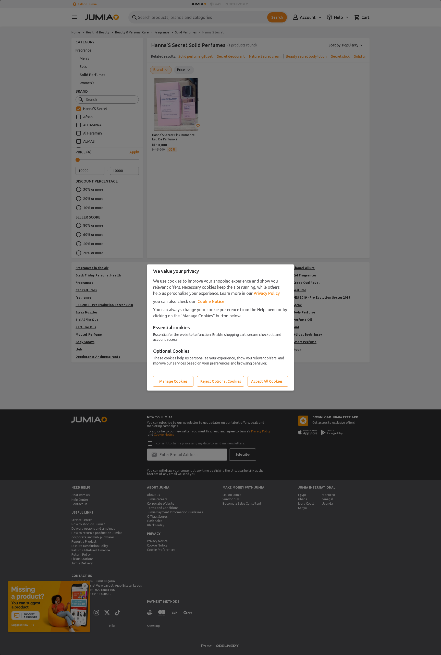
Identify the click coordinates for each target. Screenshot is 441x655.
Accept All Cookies (267, 381)
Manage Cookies (173, 381)
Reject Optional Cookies (220, 381)
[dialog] (220, 327)
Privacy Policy (267, 293)
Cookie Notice (211, 301)
